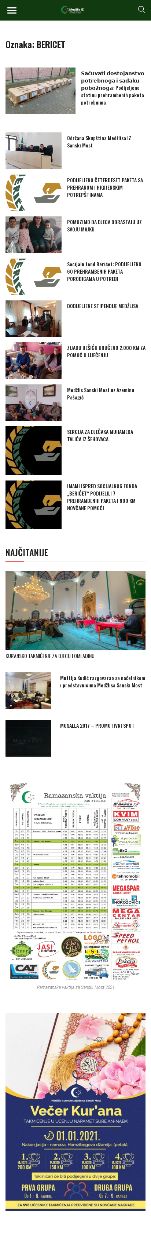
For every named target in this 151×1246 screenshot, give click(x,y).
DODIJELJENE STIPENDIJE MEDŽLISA (102, 306)
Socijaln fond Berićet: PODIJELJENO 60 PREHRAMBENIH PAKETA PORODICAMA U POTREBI (104, 271)
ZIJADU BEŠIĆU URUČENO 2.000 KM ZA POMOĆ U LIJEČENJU (106, 351)
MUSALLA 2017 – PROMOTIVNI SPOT (97, 725)
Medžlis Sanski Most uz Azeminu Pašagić (100, 393)
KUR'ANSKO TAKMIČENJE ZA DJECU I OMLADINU (50, 655)
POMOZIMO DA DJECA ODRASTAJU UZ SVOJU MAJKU (104, 225)
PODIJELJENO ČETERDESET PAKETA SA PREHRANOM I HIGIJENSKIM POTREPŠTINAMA (105, 187)
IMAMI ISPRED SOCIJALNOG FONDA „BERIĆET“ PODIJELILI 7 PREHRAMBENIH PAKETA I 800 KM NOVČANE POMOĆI (102, 497)
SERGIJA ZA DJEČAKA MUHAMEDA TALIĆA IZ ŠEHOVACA (100, 435)
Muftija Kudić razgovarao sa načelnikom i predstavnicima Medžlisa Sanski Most (102, 681)
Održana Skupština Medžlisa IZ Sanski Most (99, 141)
